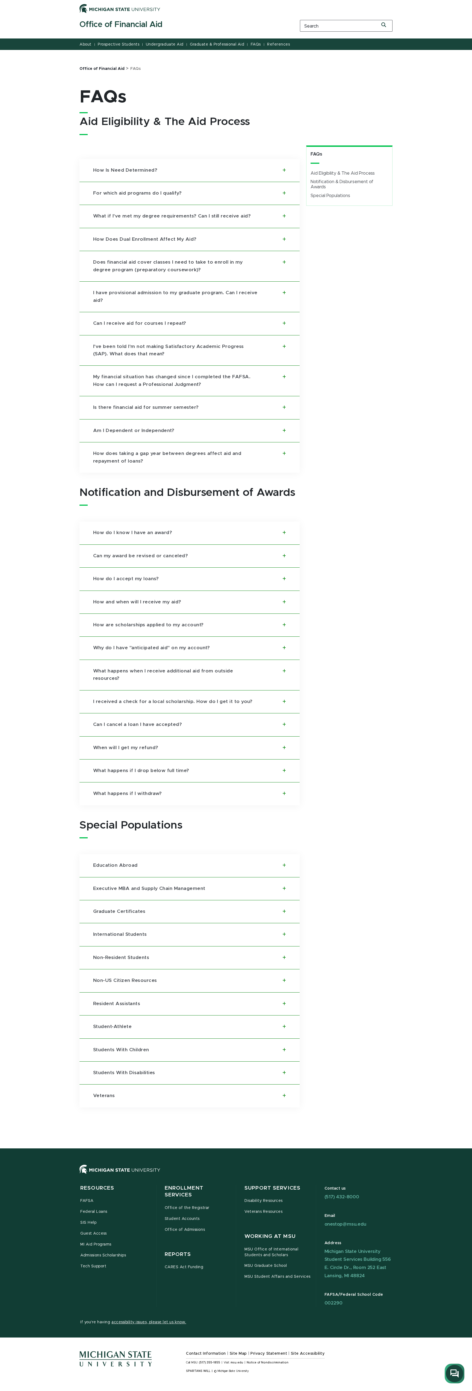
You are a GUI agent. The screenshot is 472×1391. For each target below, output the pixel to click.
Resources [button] (97, 1188)
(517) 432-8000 (341, 1197)
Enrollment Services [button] (184, 1192)
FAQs (256, 44)
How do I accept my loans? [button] (126, 578)
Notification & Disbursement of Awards (342, 184)
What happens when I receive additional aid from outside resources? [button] (163, 675)
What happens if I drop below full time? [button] (141, 770)
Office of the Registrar (187, 1208)
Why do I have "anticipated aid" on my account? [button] (151, 647)
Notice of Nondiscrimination (267, 1362)
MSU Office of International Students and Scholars (271, 1252)
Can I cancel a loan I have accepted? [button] (137, 724)
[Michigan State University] (119, 8)
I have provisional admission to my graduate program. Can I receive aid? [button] (175, 296)
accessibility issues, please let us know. (148, 1322)
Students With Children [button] (121, 1049)
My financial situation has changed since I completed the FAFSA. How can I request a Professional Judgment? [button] (171, 380)
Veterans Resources (263, 1212)
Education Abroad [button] (115, 865)
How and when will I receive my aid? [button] (137, 602)
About (85, 44)
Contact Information (206, 1354)
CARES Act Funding (184, 1267)
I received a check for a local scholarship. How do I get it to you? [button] (172, 701)
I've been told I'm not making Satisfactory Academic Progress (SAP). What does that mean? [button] (168, 350)
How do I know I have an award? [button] (132, 532)
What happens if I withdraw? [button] (127, 793)
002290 (333, 1303)
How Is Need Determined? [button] (125, 170)
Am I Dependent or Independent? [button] (133, 430)
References (278, 44)
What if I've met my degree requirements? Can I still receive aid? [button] (172, 216)
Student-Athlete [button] (112, 1026)
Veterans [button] (104, 1095)
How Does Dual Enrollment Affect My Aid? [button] (145, 239)
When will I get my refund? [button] (125, 747)
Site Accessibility (308, 1354)
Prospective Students (118, 44)
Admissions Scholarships (103, 1255)
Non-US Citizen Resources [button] (125, 980)
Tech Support (93, 1266)
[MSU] (236, 1175)
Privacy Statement (268, 1354)
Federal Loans (93, 1212)
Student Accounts (182, 1219)
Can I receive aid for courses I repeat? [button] (139, 323)
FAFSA (87, 1201)
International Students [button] (120, 934)
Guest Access (93, 1233)
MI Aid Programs (95, 1244)
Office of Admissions (185, 1230)
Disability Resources (263, 1201)
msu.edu (237, 1362)
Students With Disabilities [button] (124, 1072)
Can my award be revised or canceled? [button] (140, 555)
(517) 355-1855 (209, 1362)
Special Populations (330, 195)
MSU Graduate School (265, 1266)
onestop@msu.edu (345, 1224)
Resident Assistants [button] (116, 1003)
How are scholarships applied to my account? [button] (148, 624)
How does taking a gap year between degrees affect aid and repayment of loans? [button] (167, 457)
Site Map (238, 1354)
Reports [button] (178, 1254)
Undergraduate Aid (165, 44)
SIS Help (88, 1223)
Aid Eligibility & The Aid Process (343, 173)
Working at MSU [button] (270, 1236)
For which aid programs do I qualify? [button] (137, 193)
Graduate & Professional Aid (217, 44)
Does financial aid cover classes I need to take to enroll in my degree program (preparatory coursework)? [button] (168, 266)
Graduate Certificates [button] (119, 911)
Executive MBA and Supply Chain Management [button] (149, 888)
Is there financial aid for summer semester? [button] (146, 407)
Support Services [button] (272, 1188)
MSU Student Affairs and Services (277, 1277)
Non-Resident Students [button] (121, 957)
